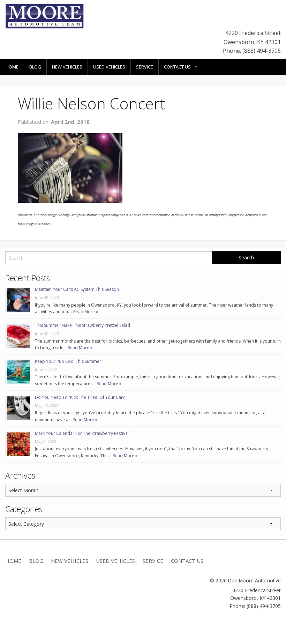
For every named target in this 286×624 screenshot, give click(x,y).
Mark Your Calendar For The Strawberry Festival (82, 433)
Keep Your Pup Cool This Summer (68, 361)
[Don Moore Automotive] (44, 15)
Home (12, 67)
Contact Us (177, 67)
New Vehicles (67, 67)
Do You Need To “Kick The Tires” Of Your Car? (80, 397)
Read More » (85, 312)
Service (144, 67)
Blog (35, 67)
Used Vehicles (109, 67)
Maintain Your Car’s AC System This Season (77, 289)
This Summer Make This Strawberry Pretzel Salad (82, 325)
